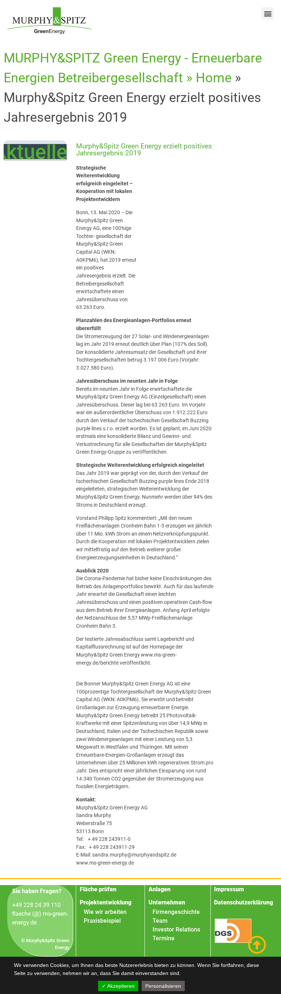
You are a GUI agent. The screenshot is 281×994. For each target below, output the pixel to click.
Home (214, 78)
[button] (268, 13)
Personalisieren (163, 986)
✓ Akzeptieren (118, 986)
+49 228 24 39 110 (36, 905)
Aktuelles (35, 151)
